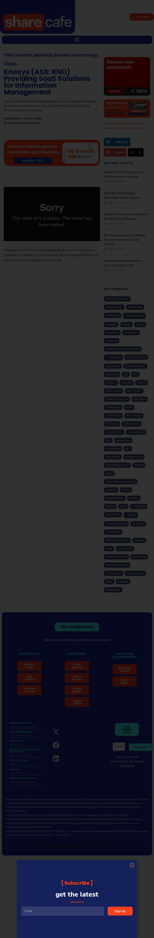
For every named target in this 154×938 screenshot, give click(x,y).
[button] (132, 865)
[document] (77, 469)
